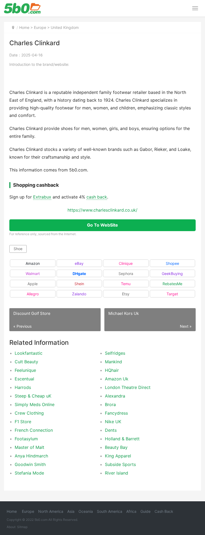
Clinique (126, 263)
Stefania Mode (29, 473)
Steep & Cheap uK (33, 396)
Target (172, 294)
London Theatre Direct (128, 387)
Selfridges (115, 353)
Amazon (33, 263)
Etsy (125, 294)
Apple (32, 283)
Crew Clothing (29, 413)
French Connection (34, 430)
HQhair (112, 370)
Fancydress (116, 413)
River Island (116, 473)
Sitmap (22, 527)
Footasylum (26, 438)
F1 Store (23, 421)
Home (24, 27)
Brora (110, 404)
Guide (145, 511)
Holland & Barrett (122, 438)
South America (109, 511)
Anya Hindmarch (31, 455)
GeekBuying (172, 273)
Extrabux (42, 197)
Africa (131, 511)
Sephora (126, 273)
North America (50, 511)
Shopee (172, 263)
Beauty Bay (116, 447)
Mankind (113, 361)
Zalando (79, 294)
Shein (79, 283)
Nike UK (113, 421)
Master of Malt (29, 447)
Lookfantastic (28, 353)
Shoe (18, 248)
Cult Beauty (26, 361)
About (11, 527)
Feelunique (25, 370)
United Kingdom (65, 27)
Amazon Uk (116, 378)
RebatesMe (172, 283)
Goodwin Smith (30, 464)
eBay (79, 263)
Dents (111, 430)
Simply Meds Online (34, 404)
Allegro (33, 294)
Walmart (33, 273)
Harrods (23, 387)
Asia (70, 511)
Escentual (24, 378)
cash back (96, 197)
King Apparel (118, 455)
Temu (126, 283)
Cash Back (164, 511)
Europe (40, 27)
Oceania (85, 511)
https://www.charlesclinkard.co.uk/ (102, 210)
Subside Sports (120, 464)
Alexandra (115, 396)
